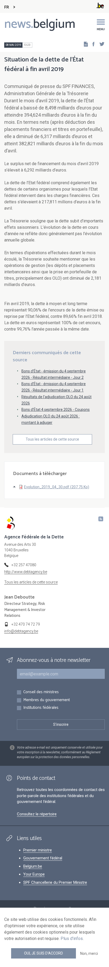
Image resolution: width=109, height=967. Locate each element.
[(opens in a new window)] (92, 43)
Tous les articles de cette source (52, 439)
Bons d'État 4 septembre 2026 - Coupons (55, 409)
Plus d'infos (72, 938)
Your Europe (34, 874)
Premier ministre (37, 850)
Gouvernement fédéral (42, 858)
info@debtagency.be (21, 631)
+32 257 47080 (23, 565)
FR (6, 7)
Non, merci (89, 953)
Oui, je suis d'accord (43, 953)
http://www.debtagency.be (25, 572)
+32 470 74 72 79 (25, 624)
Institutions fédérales (40, 708)
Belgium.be (32, 866)
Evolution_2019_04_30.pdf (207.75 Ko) (56, 487)
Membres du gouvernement (46, 700)
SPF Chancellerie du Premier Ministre (55, 882)
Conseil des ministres (41, 692)
